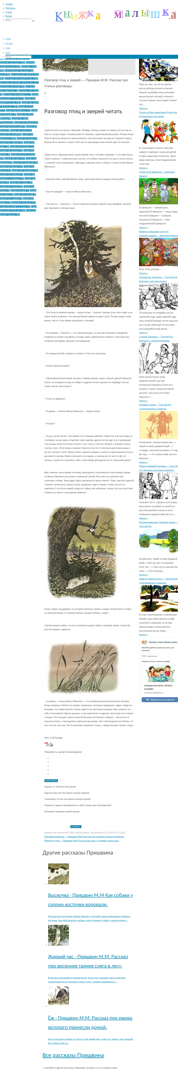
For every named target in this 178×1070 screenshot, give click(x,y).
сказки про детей (11, 134)
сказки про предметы (25, 170)
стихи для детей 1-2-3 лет (15, 206)
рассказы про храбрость (17, 94)
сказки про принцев (11, 174)
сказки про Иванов (26, 122)
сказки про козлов (11, 150)
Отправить (75, 827)
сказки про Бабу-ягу (18, 110)
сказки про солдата (11, 186)
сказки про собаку (21, 182)
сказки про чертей (25, 194)
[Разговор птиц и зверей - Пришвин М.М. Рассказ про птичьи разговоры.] (65, 74)
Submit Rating (51, 781)
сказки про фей (19, 190)
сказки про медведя (25, 162)
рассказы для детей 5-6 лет (21, 78)
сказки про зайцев (11, 142)
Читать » (143, 108)
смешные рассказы (23, 202)
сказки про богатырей (13, 126)
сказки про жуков (27, 138)
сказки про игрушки (22, 146)
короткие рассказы (12, 62)
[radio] (92, 758)
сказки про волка (21, 130)
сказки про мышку (11, 166)
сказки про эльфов (11, 198)
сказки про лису (14, 158)
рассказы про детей (12, 86)
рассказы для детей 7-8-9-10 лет (19, 82)
